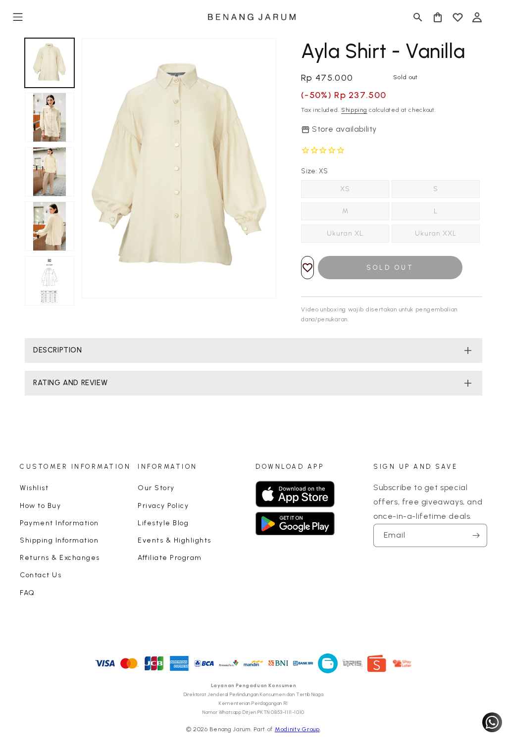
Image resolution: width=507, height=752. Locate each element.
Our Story (156, 488)
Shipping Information (59, 540)
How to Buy (40, 505)
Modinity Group (297, 729)
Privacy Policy (163, 505)
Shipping (354, 109)
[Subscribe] (476, 535)
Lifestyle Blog (163, 523)
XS (345, 189)
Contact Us (40, 575)
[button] (18, 17)
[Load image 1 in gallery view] (49, 63)
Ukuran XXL (435, 233)
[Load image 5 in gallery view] (49, 280)
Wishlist (34, 488)
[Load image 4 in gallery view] (49, 226)
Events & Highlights (174, 540)
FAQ (27, 593)
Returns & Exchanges (60, 557)
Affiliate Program (170, 557)
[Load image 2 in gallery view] (49, 117)
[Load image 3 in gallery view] (49, 172)
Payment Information (59, 523)
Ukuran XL (345, 233)
